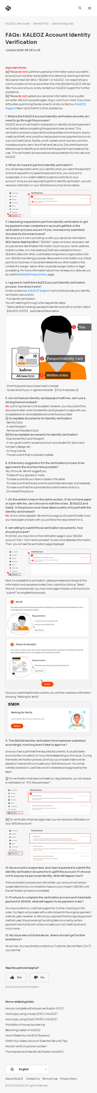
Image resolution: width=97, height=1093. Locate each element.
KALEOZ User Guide (17, 23)
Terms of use (50, 1079)
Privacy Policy (68, 1079)
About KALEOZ (14, 1079)
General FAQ (40, 23)
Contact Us (32, 1079)
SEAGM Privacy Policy (33, 274)
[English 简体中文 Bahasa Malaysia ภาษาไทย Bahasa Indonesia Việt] (27, 1069)
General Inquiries (62, 23)
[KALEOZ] (8, 8)
